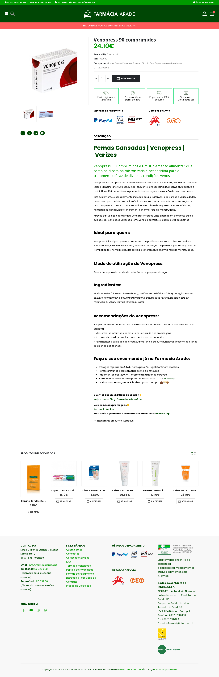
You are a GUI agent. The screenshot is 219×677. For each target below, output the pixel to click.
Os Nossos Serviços (77, 557)
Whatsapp (170, 378)
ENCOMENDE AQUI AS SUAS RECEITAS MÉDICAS (109, 25)
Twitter (29, 133)
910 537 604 (42, 581)
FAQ (68, 561)
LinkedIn (36, 133)
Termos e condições (78, 565)
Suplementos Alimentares (168, 63)
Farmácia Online (104, 409)
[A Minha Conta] (204, 14)
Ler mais (34, 511)
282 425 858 (40, 569)
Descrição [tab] (102, 136)
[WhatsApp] (45, 610)
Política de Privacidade (79, 569)
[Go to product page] (33, 479)
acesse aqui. (164, 413)
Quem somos (74, 549)
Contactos (72, 553)
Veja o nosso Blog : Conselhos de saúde (118, 399)
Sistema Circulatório (143, 63)
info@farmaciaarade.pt (43, 565)
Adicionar (128, 78)
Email (42, 133)
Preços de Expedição (78, 585)
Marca (110, 63)
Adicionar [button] (65, 501)
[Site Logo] (109, 14)
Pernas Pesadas (123, 63)
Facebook (23, 133)
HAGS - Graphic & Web (165, 669)
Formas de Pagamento (80, 573)
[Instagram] (38, 610)
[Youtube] (31, 610)
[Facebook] (24, 610)
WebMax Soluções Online (130, 669)
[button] (7, 13)
